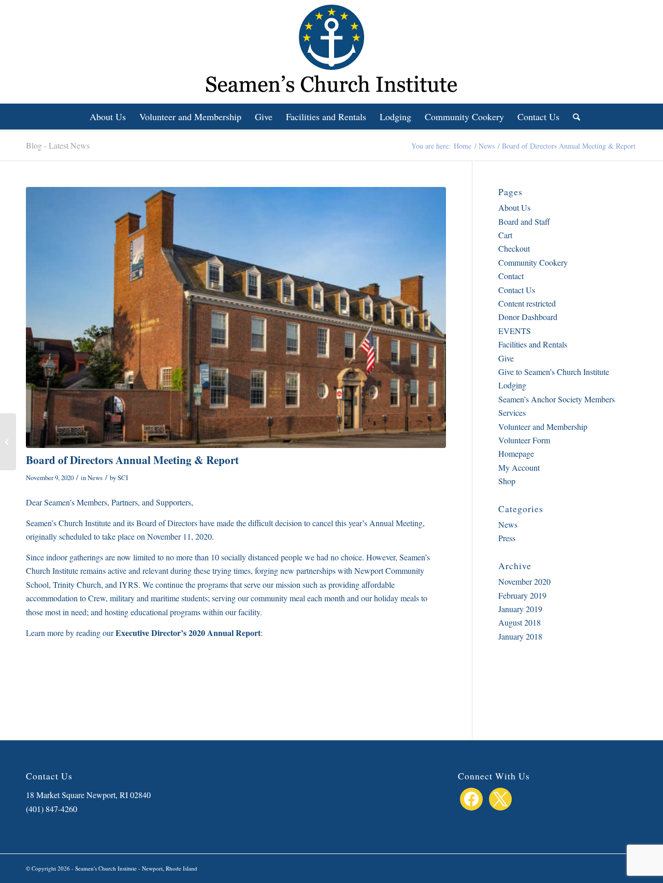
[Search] (573, 116)
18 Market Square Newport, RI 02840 (88, 794)
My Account (519, 467)
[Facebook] (471, 797)
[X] (500, 797)
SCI (123, 477)
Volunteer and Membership (542, 426)
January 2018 (520, 636)
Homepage (516, 453)
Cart (505, 234)
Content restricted (527, 303)
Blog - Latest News (58, 145)
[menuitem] (108, 116)
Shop (506, 480)
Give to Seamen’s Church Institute (553, 371)
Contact (511, 275)
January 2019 (520, 608)
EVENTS (514, 330)
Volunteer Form (524, 440)
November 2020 (524, 581)
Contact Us (516, 289)
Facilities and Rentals (532, 344)
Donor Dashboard (527, 316)
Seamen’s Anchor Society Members (556, 399)
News (95, 477)
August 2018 (519, 622)
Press (506, 537)
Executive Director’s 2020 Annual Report (188, 633)
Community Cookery (533, 262)
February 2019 (522, 595)
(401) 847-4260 (51, 808)
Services (512, 412)
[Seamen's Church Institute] (236, 317)
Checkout (514, 248)
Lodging (512, 385)
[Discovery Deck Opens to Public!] (8, 441)
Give (506, 358)
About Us (514, 207)
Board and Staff (524, 221)
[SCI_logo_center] (331, 52)
